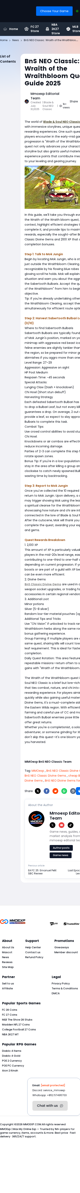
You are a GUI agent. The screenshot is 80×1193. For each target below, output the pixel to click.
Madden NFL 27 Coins (16, 1024)
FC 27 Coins (9, 1014)
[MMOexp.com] (12, 923)
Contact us (32, 952)
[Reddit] (55, 791)
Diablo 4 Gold (11, 1056)
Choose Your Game (54, 11)
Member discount (66, 952)
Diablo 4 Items (11, 1051)
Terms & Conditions (65, 988)
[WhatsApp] (64, 791)
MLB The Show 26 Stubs (17, 1019)
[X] (38, 791)
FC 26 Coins (9, 1010)
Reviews (7, 962)
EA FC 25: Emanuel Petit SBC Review (42, 872)
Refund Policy (34, 957)
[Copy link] (73, 791)
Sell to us (8, 983)
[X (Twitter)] (52, 825)
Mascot (7, 952)
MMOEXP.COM (32, 1124)
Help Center (33, 947)
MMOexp (38, 771)
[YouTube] (61, 825)
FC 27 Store (35, 28)
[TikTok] (70, 825)
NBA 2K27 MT (10, 1034)
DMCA (56, 993)
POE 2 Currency (12, 1060)
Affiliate (7, 988)
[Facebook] (46, 791)
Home (13, 29)
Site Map (8, 967)
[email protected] (53, 1085)
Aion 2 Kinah (10, 1070)
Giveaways (61, 947)
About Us (8, 947)
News (5, 957)
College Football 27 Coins (19, 1029)
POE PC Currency (13, 1065)
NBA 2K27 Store (55, 28)
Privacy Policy (61, 983)
